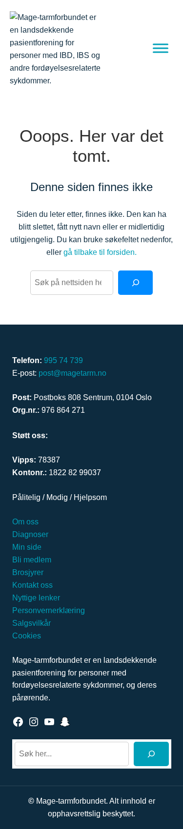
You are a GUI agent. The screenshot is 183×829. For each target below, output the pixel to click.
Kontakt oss (32, 584)
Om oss (25, 521)
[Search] (135, 282)
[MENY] (160, 48)
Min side (26, 546)
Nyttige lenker (36, 597)
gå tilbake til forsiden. (100, 252)
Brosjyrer (27, 572)
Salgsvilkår (31, 622)
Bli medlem (31, 559)
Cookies (26, 635)
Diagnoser (30, 534)
